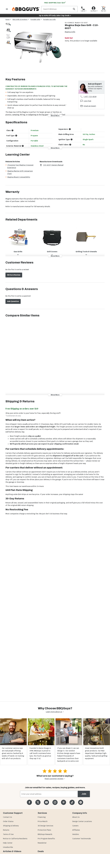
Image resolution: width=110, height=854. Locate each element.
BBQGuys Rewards (45, 834)
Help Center (7, 843)
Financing (42, 817)
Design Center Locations (82, 821)
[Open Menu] (6, 9)
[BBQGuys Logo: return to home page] (26, 9)
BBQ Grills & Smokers (20, 19)
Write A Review (13, 275)
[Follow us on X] (37, 802)
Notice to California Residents (15, 838)
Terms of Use (8, 834)
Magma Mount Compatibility (18, 177)
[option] (8, 26)
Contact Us (7, 817)
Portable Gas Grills (49, 19)
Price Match (42, 821)
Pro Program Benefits (46, 838)
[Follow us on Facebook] (29, 802)
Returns (6, 830)
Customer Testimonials (81, 838)
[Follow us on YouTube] (46, 802)
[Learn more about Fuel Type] (16, 135)
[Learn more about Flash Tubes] (70, 144)
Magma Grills (70, 32)
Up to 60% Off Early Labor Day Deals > (55, 15)
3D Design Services (45, 826)
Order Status (8, 821)
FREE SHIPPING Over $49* (55, 3)
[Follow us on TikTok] (72, 802)
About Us (75, 817)
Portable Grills (35, 19)
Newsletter (42, 843)
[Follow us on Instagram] (54, 802)
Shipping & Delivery (11, 826)
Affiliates (76, 830)
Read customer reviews (54, 779)
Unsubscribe (8, 847)
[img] (37, 47)
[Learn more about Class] (12, 130)
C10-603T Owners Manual (53, 165)
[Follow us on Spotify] (80, 802)
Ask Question (13, 301)
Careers (75, 826)
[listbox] (8, 34)
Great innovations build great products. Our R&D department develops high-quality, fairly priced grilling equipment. (96, 753)
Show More (55, 116)
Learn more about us (54, 712)
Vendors (75, 834)
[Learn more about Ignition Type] (71, 139)
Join (84, 794)
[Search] (74, 9)
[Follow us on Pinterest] (63, 802)
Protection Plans (44, 830)
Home (7, 19)
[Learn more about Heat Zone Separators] (70, 129)
